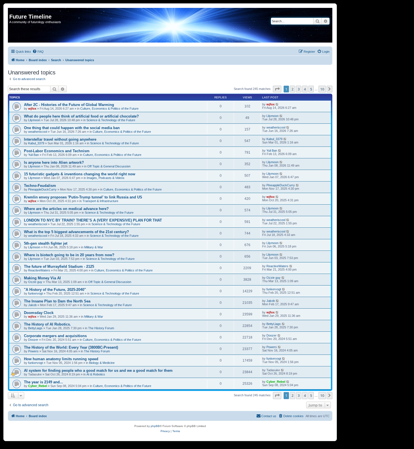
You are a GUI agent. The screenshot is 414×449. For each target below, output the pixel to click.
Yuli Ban (33, 154)
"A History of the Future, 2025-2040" (55, 289)
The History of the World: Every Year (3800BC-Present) (71, 347)
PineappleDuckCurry (42, 189)
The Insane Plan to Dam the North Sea (57, 301)
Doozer (33, 339)
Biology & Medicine (102, 362)
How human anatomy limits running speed (61, 359)
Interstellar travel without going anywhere (60, 139)
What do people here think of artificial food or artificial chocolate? (81, 116)
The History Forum (101, 328)
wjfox (32, 108)
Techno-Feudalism (40, 185)
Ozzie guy (35, 282)
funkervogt (35, 293)
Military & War (93, 247)
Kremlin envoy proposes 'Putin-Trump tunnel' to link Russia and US (83, 197)
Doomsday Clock (39, 313)
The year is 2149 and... (43, 382)
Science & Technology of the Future (110, 120)
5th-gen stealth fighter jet (45, 243)
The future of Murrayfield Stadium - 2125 (59, 266)
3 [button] (299, 89)
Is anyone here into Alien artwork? (54, 162)
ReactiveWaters (39, 270)
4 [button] (305, 89)
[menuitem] (38, 51)
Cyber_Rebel (37, 386)
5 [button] (311, 89)
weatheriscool (37, 131)
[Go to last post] (277, 104)
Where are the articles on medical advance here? (66, 209)
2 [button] (292, 89)
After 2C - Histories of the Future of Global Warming (69, 105)
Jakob (32, 305)
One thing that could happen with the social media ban (72, 128)
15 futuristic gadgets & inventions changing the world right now (79, 174)
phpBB (155, 426)
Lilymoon (34, 120)
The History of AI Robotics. (47, 324)
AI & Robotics (95, 374)
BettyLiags (35, 328)
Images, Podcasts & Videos (105, 178)
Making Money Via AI (42, 278)
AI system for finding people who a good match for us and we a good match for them (98, 370)
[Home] (12, 10)
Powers (33, 351)
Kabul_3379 (36, 143)
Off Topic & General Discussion (108, 166)
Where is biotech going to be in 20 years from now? (69, 255)
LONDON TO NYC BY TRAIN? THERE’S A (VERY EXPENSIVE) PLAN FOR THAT (93, 220)
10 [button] (322, 89)
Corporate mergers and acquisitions (55, 336)
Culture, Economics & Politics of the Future (109, 108)
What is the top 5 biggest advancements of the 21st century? (76, 232)
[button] (277, 89)
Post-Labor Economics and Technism (57, 151)
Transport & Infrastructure (100, 201)
